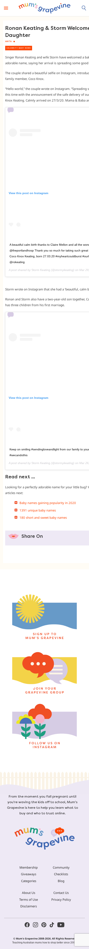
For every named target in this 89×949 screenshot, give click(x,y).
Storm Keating (40, 270)
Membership (28, 867)
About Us (28, 893)
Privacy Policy (61, 899)
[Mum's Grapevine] (44, 8)
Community (61, 867)
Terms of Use (28, 899)
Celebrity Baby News (19, 48)
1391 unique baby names (37, 510)
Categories (28, 881)
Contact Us (61, 893)
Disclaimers (28, 906)
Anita (8, 41)
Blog (61, 881)
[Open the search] (84, 8)
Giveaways (28, 874)
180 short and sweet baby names (43, 517)
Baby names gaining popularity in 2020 (47, 503)
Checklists (61, 874)
